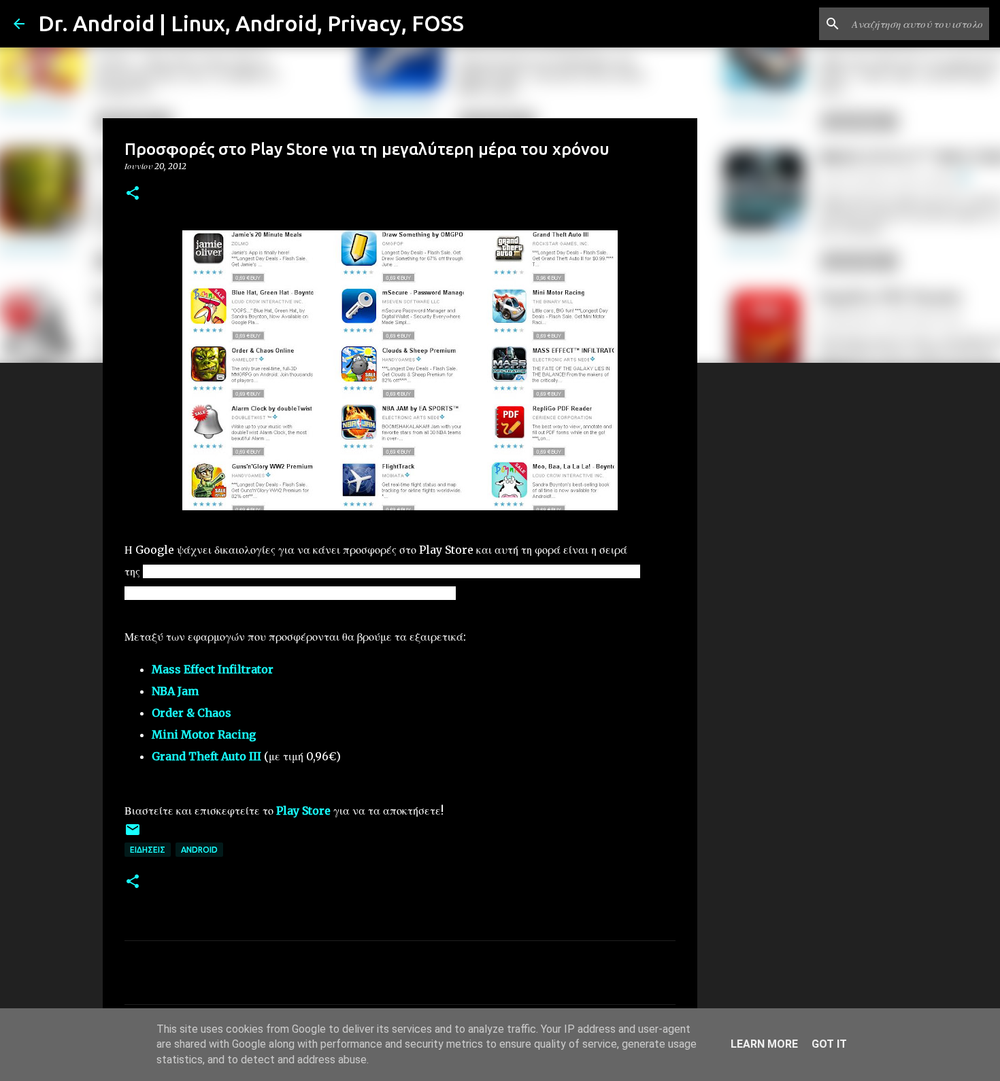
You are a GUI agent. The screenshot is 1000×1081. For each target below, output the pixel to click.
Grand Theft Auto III (206, 756)
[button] (132, 194)
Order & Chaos (191, 713)
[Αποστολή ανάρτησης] (132, 834)
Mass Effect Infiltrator (212, 669)
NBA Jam (175, 691)
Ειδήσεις (147, 849)
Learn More (764, 1044)
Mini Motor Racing (204, 734)
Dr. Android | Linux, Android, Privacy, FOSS (251, 23)
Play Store (303, 810)
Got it (829, 1044)
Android (199, 849)
